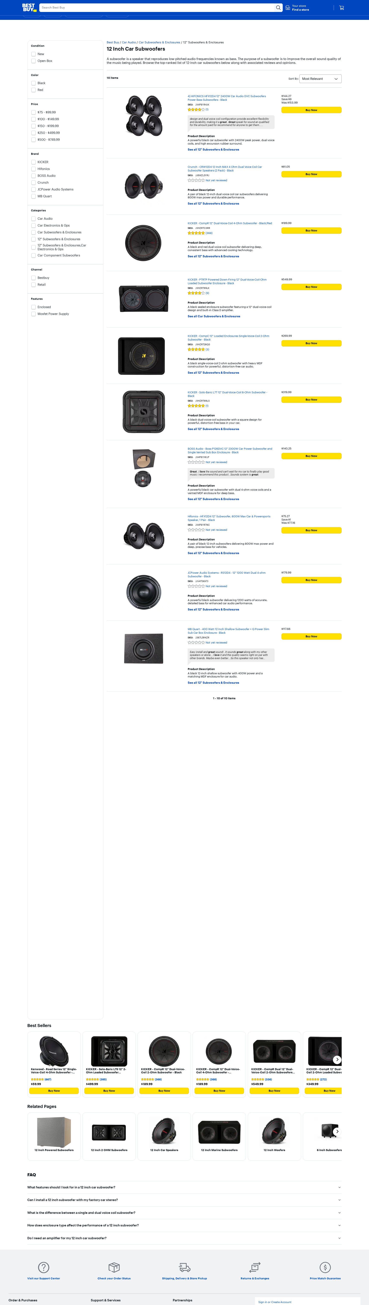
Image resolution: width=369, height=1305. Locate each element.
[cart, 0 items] (341, 7)
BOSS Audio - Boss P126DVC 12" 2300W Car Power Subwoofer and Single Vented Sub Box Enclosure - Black (230, 450)
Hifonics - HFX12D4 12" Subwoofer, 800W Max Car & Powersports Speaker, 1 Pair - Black (229, 518)
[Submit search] (278, 7)
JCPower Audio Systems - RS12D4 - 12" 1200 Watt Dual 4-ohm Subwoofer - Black (227, 574)
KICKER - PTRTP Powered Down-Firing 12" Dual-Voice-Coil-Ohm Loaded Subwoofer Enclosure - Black (227, 281)
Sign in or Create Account (274, 1302)
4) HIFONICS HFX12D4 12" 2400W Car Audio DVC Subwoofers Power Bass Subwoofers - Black (227, 97)
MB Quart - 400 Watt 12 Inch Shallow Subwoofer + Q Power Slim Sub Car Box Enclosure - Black (228, 630)
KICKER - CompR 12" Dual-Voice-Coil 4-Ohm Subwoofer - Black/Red (230, 223)
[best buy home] (29, 7)
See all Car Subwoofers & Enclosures (214, 316)
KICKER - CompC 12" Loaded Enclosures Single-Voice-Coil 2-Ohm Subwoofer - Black (228, 337)
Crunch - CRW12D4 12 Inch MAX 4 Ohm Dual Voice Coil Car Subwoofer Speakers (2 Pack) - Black (225, 168)
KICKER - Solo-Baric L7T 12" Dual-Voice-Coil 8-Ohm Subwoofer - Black (227, 394)
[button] (297, 8)
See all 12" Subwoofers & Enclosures (213, 149)
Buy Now (311, 110)
